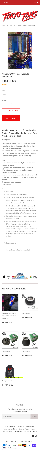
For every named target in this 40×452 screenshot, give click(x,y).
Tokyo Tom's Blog (9, 426)
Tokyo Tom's (14, 441)
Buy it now (11, 118)
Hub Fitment (19, 431)
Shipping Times (24, 429)
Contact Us (20, 426)
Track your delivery (7, 431)
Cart (36, 3)
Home (3, 25)
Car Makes (28, 431)
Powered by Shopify (26, 441)
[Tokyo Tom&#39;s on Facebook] (33, 436)
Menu (6, 3)
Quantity (4, 100)
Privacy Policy (30, 426)
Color (3, 90)
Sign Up (34, 416)
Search (33, 429)
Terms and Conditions (10, 429)
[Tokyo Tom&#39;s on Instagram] (36, 436)
